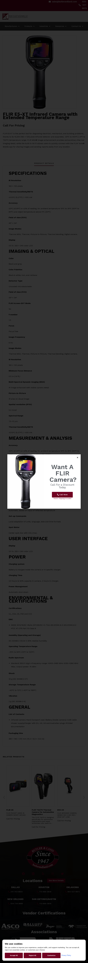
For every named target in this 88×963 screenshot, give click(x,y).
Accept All (14, 955)
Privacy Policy (66, 955)
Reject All (32, 955)
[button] (62, 495)
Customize (51, 955)
